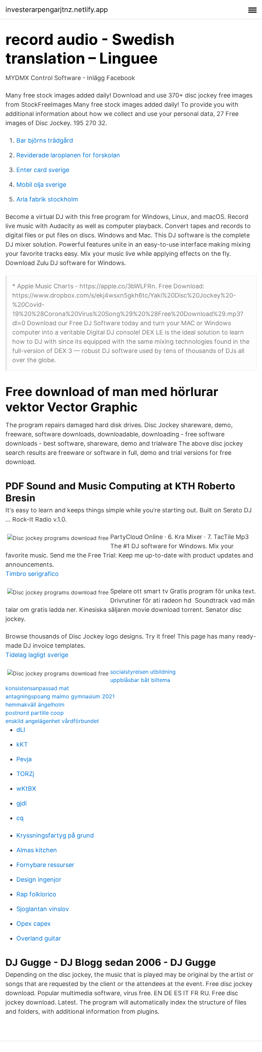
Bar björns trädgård (44, 140)
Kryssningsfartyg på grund (55, 835)
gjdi (21, 803)
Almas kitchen (36, 850)
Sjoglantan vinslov (42, 908)
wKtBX (26, 788)
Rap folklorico (36, 894)
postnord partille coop (34, 712)
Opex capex (33, 923)
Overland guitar (38, 938)
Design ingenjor (38, 879)
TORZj (25, 773)
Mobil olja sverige (41, 184)
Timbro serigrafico (32, 573)
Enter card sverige (42, 169)
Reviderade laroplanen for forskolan (68, 155)
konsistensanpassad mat (37, 688)
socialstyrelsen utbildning (143, 671)
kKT (22, 744)
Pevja (24, 759)
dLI (20, 729)
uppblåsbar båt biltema (140, 679)
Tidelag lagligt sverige (36, 654)
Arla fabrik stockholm (47, 199)
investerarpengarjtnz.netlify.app (56, 9)
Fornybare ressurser (45, 864)
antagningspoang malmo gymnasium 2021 (60, 696)
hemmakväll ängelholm (34, 704)
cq (20, 817)
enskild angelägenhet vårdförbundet (52, 721)
